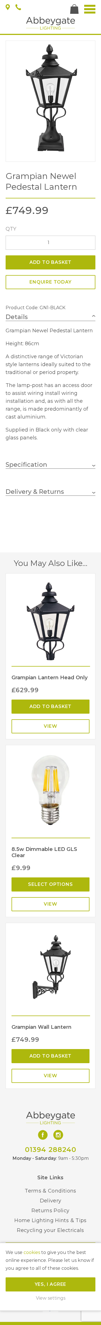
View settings (50, 1298)
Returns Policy (50, 1210)
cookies (32, 1252)
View (50, 726)
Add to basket (50, 262)
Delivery (50, 1201)
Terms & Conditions (50, 1191)
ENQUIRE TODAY (50, 282)
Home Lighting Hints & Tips (50, 1220)
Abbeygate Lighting (50, 23)
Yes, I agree (50, 1284)
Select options (50, 884)
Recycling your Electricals (50, 1230)
